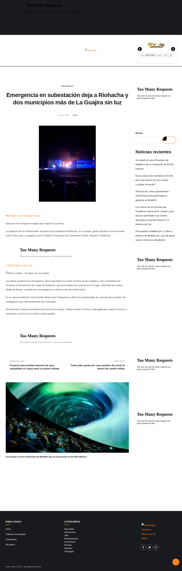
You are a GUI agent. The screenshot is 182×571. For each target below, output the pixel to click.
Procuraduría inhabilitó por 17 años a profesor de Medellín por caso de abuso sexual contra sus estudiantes (155, 235)
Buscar (139, 133)
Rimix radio (11, 567)
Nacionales (67, 86)
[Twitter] (149, 547)
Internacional (69, 532)
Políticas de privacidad (15, 534)
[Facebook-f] (143, 547)
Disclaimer (10, 544)
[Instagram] (156, 547)
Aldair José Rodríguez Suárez (23, 216)
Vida (66, 535)
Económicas (69, 542)
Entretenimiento (71, 538)
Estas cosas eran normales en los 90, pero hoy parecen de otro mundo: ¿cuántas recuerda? (154, 180)
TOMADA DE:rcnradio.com (19, 265)
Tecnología (69, 551)
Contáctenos (11, 539)
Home (8, 529)
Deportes (68, 548)
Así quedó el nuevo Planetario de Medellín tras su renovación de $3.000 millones (46, 457)
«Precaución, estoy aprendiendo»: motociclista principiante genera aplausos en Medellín (152, 195)
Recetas (68, 545)
